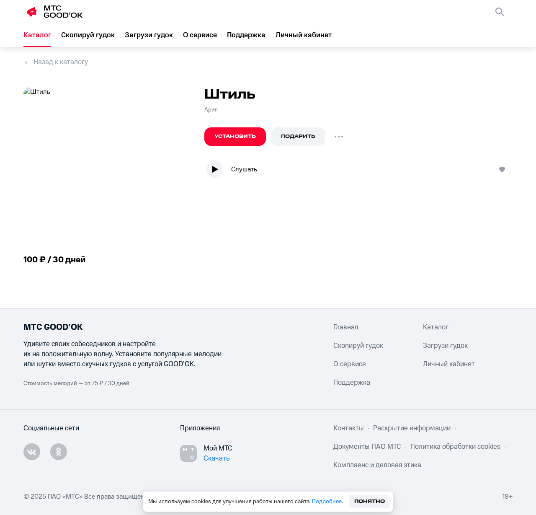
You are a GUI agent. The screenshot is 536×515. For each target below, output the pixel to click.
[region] (358, 171)
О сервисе (200, 35)
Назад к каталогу (61, 62)
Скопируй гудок (88, 35)
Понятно (369, 501)
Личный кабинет (304, 35)
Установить (235, 136)
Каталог (37, 35)
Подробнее (327, 501)
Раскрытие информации (412, 428)
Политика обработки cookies (455, 447)
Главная (345, 327)
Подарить (298, 136)
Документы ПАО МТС (367, 447)
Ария (211, 109)
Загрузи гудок (149, 35)
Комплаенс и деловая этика (377, 465)
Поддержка (246, 35)
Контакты (348, 428)
